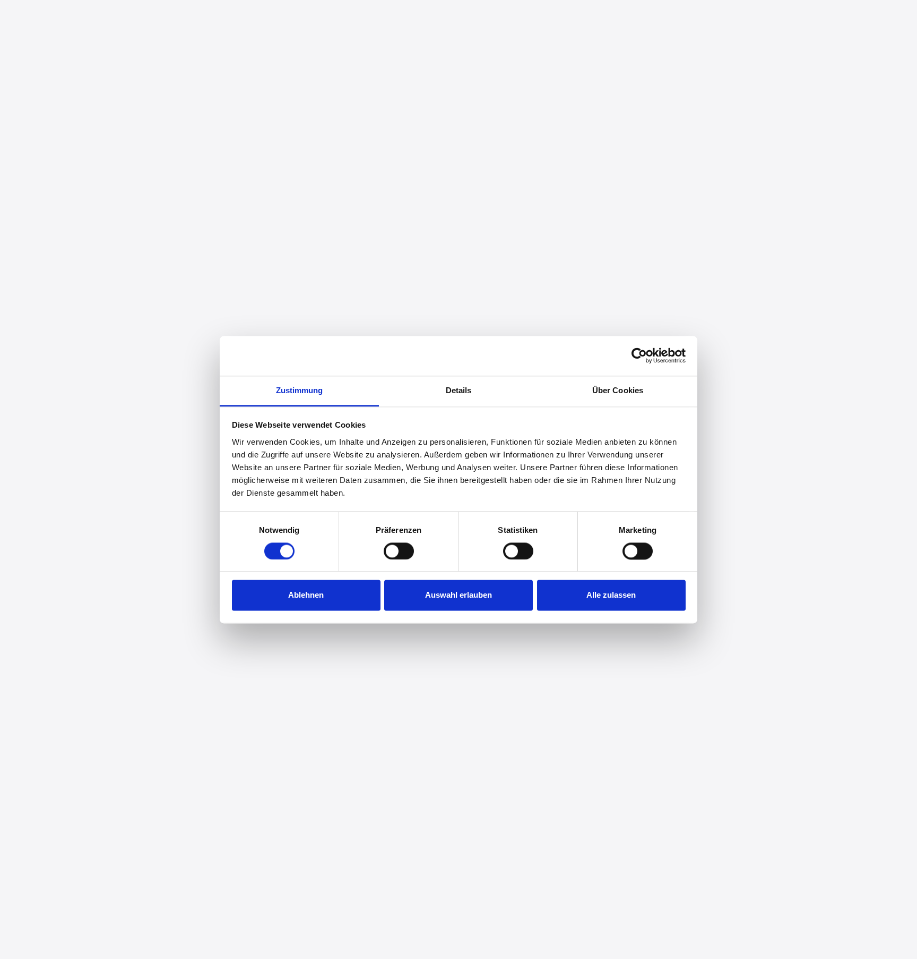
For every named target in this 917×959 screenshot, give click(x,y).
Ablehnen (306, 595)
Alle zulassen (611, 595)
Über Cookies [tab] (617, 390)
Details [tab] (459, 390)
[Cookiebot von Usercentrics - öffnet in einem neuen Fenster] (639, 355)
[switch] (399, 550)
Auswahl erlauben (458, 595)
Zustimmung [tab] (299, 390)
